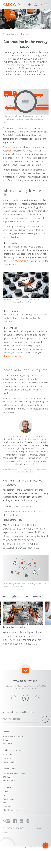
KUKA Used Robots (9, 762)
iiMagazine (6, 807)
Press (5, 803)
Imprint (30, 828)
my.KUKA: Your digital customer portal (16, 773)
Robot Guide (7, 755)
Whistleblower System (11, 810)
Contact (5, 740)
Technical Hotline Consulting (13, 736)
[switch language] (29, 4)
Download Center (9, 781)
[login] (35, 4)
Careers (5, 792)
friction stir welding (13, 356)
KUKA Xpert (7, 777)
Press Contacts (8, 744)
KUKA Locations (8, 799)
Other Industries (10, 34)
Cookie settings (8, 833)
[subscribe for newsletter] (45, 719)
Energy (24, 34)
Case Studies (7, 759)
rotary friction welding (17, 261)
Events (5, 796)
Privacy (38, 828)
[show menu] (46, 4)
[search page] (19, 4)
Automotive (8, 151)
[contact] (24, 4)
